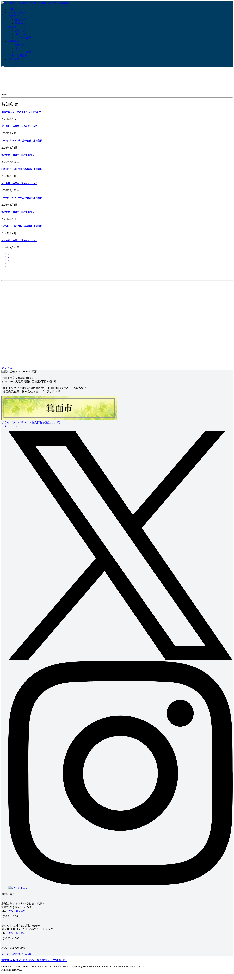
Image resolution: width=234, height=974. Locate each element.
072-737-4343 (17, 932)
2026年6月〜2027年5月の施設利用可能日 (21, 197)
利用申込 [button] (13, 41)
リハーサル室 (23, 37)
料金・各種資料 (17, 55)
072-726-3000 (17, 910)
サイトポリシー (11, 426)
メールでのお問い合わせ (16, 954)
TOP (11, 9)
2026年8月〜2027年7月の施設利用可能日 (21, 140)
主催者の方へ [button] (16, 26)
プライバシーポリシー (31, 422)
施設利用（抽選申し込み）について (19, 126)
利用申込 (20, 44)
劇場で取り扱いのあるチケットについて (21, 112)
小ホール (20, 34)
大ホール (20, 30)
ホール (19, 48)
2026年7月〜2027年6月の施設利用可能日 (21, 169)
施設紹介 (13, 16)
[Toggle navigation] (2, 66)
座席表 (19, 23)
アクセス (13, 59)
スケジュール (16, 12)
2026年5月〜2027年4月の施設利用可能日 (21, 226)
